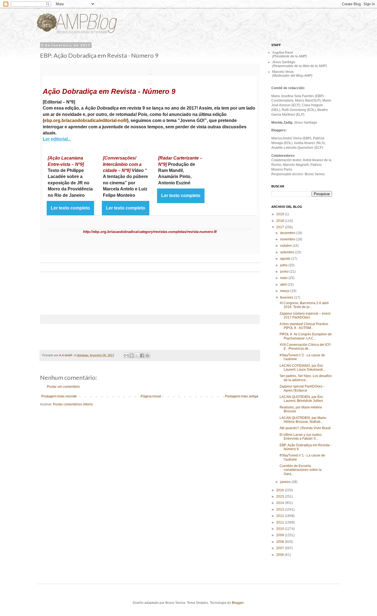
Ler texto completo (70, 208)
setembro (287, 252)
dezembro (288, 233)
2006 (280, 555)
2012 (280, 516)
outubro (286, 246)
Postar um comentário (63, 387)
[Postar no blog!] (131, 355)
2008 (280, 542)
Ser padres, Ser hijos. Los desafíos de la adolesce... (306, 378)
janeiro (285, 482)
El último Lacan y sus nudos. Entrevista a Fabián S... (301, 436)
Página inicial (151, 396)
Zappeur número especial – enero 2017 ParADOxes (305, 315)
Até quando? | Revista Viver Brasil (305, 428)
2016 (280, 490)
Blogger (237, 603)
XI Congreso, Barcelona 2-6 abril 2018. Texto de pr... (304, 305)
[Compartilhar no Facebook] (142, 355)
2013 (280, 509)
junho (285, 272)
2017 (280, 227)
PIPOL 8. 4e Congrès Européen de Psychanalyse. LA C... (306, 336)
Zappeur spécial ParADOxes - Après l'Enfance (302, 388)
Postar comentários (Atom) (73, 404)
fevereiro (287, 297)
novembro (288, 239)
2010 (280, 529)
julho (284, 265)
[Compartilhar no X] (137, 355)
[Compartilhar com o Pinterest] (147, 355)
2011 (280, 522)
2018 (280, 221)
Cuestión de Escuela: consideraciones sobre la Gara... (301, 470)
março (285, 291)
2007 (280, 548)
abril (284, 284)
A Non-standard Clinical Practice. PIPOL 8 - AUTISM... (304, 326)
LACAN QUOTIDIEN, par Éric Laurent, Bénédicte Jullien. (302, 399)
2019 (280, 214)
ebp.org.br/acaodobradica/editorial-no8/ (85, 120)
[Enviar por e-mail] (126, 355)
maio (284, 278)
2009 (280, 535)
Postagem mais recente (59, 396)
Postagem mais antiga (241, 396)
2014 (280, 503)
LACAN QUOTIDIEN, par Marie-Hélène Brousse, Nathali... (303, 420)
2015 (280, 496)
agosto (285, 259)
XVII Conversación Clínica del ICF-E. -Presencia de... (305, 347)
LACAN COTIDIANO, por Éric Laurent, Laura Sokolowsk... (302, 367)
